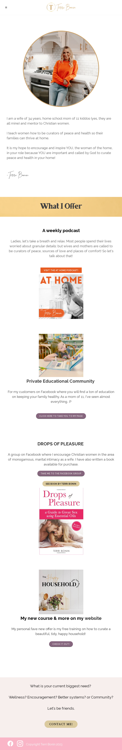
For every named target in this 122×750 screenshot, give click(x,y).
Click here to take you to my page (61, 416)
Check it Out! (61, 644)
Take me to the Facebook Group (61, 473)
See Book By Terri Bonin (61, 484)
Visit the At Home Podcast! (61, 270)
